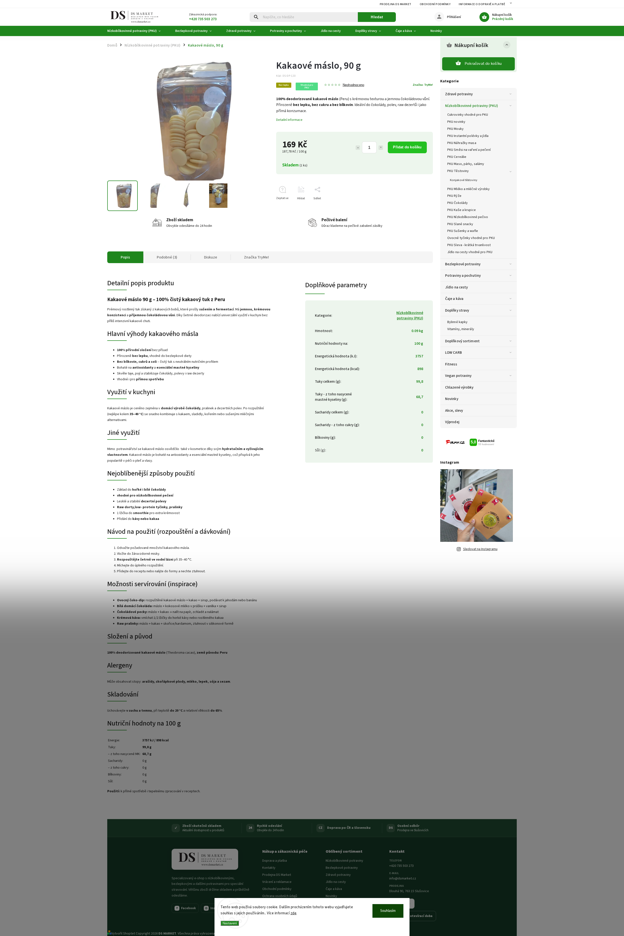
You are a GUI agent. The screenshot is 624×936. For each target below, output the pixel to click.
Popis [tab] (125, 257)
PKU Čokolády (457, 203)
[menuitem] (137, 31)
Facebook (186, 908)
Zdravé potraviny (459, 94)
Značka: (423, 85)
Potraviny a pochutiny (463, 275)
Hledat (377, 17)
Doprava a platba (274, 860)
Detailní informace (289, 119)
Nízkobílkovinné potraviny (344, 860)
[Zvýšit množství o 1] (381, 147)
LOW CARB (453, 352)
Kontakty (268, 867)
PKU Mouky (455, 128)
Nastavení (230, 923)
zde (294, 913)
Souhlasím (388, 910)
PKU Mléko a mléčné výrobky (468, 189)
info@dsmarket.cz (402, 878)
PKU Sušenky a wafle (462, 231)
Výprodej (452, 422)
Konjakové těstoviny (463, 180)
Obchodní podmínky (435, 4)
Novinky (451, 398)
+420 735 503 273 (401, 865)
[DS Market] (205, 859)
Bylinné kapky (457, 322)
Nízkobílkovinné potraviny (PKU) (471, 105)
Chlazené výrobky (459, 387)
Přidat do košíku (407, 147)
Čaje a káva (454, 298)
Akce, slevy (454, 410)
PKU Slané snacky (460, 224)
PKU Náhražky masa (461, 143)
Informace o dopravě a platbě (482, 4)
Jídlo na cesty (456, 287)
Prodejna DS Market (395, 4)
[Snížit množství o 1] (358, 147)
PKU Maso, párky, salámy (465, 164)
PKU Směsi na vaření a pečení (469, 149)
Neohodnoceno (353, 85)
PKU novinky (456, 121)
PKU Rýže (454, 195)
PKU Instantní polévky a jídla (467, 136)
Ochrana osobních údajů (279, 896)
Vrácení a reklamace (277, 881)
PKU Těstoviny (458, 171)
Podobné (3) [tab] (167, 257)
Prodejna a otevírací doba (412, 916)
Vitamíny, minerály (460, 329)
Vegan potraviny (458, 375)
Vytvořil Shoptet (123, 933)
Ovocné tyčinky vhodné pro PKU (471, 238)
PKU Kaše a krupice (461, 210)
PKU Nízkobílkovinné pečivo (467, 217)
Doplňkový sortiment (462, 341)
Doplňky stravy (457, 310)
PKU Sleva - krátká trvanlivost (469, 245)
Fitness (451, 364)
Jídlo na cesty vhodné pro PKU (469, 252)
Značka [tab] (256, 257)
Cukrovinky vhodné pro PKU (467, 114)
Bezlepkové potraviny (462, 264)
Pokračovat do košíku (483, 63)
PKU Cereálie (456, 156)
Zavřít (418, 207)
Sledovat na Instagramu (480, 549)
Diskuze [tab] (210, 257)
